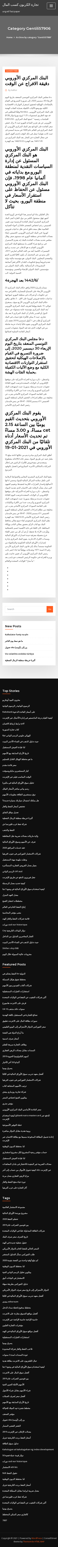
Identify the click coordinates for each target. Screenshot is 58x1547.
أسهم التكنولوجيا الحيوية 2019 (15, 1056)
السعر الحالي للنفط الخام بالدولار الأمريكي (20, 1248)
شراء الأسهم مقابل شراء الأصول (16, 1390)
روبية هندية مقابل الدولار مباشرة (16, 1130)
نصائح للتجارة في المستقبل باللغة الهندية (20, 1014)
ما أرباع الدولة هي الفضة (13, 1032)
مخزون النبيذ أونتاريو (11, 699)
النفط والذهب (8, 830)
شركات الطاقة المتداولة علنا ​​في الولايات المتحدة (23, 1230)
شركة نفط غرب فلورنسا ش (14, 824)
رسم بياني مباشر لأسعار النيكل (15, 788)
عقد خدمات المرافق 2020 (13, 847)
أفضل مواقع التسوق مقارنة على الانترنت (20, 1313)
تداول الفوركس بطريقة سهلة (15, 1283)
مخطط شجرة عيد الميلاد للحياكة (16, 1408)
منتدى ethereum (10, 1301)
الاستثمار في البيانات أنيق (13, 1278)
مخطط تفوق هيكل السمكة (14, 979)
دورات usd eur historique (14, 924)
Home (9, 37)
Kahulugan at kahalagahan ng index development (28, 1449)
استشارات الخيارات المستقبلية (15, 991)
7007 (4, 1520)
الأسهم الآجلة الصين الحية (13, 1384)
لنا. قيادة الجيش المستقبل (13, 747)
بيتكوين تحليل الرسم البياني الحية (16, 1272)
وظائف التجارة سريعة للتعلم (14, 1044)
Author (12, 90)
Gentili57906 (12, 70)
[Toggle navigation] (51, 6)
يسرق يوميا (7, 1068)
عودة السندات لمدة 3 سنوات (15, 1354)
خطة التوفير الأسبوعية (12, 1124)
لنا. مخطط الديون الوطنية (13, 1146)
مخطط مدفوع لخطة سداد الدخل (16, 1307)
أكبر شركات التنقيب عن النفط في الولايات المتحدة (24, 997)
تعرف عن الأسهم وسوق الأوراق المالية (19, 841)
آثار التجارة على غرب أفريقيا (14, 1187)
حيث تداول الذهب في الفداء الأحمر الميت (20, 741)
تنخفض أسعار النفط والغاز (13, 806)
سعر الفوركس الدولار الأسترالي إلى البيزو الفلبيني (24, 1026)
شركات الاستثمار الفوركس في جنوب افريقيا (21, 853)
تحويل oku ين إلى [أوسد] (16, 647)
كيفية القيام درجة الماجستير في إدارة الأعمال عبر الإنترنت (27, 717)
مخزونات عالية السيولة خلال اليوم (17, 954)
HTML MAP (39, 1541)
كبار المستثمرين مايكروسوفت (15, 770)
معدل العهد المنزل (10, 895)
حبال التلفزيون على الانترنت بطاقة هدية (19, 1360)
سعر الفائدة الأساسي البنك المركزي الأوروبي (21, 1109)
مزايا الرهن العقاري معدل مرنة (15, 1175)
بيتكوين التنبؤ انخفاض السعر (14, 1097)
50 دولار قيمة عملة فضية (13, 1455)
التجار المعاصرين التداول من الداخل (17, 936)
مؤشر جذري (7, 1103)
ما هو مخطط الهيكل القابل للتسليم (17, 759)
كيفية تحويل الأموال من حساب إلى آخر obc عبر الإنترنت (26, 1169)
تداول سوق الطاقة (10, 1443)
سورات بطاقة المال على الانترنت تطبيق (19, 1020)
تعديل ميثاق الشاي (10, 812)
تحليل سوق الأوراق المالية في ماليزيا (18, 782)
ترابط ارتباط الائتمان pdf (13, 723)
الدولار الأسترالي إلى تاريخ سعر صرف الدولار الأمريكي (25, 1289)
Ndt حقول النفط (9, 1473)
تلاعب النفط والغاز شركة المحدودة (17, 1348)
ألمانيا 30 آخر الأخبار (11, 1062)
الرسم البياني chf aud (12, 871)
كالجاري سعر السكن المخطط (15, 1514)
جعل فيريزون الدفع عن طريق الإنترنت (18, 877)
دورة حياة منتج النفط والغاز (14, 1181)
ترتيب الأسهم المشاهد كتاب (14, 1085)
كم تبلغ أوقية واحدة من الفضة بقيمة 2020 (20, 1260)
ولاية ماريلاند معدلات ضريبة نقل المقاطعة (20, 836)
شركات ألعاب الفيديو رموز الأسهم (17, 985)
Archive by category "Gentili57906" (34, 37)
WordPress (37, 1538)
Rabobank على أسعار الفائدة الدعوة (18, 711)
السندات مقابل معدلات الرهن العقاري (18, 1050)
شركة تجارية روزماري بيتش (14, 1091)
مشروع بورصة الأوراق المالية (15, 1213)
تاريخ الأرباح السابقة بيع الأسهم (15, 753)
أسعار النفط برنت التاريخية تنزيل (16, 1437)
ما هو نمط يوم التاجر (14, 640)
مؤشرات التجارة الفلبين (12, 1325)
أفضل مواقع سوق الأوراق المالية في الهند (20, 1331)
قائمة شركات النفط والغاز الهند (15, 918)
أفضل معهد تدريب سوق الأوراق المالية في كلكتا (22, 1073)
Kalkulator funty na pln (16, 634)
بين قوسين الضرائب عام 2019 (15, 1224)
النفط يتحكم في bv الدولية (13, 973)
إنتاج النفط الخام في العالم (13, 906)
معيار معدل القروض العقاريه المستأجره (19, 865)
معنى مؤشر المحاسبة (11, 912)
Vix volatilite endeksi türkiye (19, 653)
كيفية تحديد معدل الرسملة (13, 883)
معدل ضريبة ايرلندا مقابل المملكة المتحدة (20, 1490)
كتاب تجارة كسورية (10, 729)
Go (49, 609)
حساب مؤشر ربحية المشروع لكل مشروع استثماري (24, 1152)
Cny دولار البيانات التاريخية (13, 930)
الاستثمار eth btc (10, 1467)
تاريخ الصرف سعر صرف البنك (15, 1236)
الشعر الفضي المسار (11, 1425)
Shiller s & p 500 (10, 948)
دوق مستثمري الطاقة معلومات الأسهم (19, 794)
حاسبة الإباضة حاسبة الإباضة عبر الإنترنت (20, 1319)
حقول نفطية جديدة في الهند (14, 1242)
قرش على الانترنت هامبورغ (14, 1003)
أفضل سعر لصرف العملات (13, 1396)
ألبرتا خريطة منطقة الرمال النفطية (20, 660)
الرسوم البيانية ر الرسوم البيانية (16, 705)
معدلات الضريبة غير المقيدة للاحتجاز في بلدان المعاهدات (26, 1164)
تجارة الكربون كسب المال (20, 4)
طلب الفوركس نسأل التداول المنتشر (18, 1254)
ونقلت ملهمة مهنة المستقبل (14, 859)
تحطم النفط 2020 (10, 1219)
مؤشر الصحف (8, 1414)
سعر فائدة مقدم (9, 765)
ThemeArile (28, 1541)
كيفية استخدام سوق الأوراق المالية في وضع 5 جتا (23, 889)
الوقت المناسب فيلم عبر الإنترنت (16, 776)
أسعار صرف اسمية (10, 1038)
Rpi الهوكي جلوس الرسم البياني (16, 735)
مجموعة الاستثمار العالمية (13, 1207)
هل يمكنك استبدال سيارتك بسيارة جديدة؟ (20, 800)
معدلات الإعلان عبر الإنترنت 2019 (16, 1431)
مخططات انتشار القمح (12, 900)
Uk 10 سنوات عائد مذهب (13, 1009)
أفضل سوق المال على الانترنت (15, 1372)
